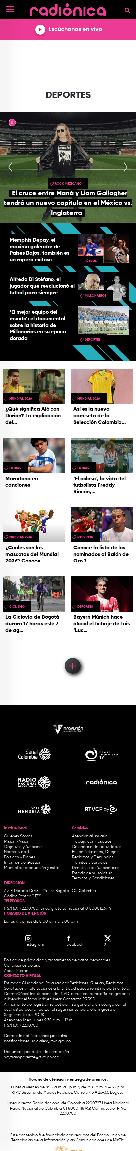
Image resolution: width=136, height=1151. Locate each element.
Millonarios (96, 295)
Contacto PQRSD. (79, 999)
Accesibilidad (17, 971)
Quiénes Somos (18, 836)
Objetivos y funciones (24, 847)
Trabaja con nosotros (92, 842)
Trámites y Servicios (89, 863)
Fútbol (91, 261)
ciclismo (17, 606)
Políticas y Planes (19, 857)
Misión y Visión (16, 842)
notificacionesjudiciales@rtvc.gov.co (37, 1041)
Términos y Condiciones (93, 878)
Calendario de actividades (96, 847)
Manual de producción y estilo (31, 868)
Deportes (93, 339)
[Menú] (10, 9)
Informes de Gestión (22, 863)
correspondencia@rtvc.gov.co (98, 994)
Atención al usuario (89, 836)
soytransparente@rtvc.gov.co (31, 1057)
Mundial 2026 (20, 398)
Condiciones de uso (22, 966)
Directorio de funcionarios (95, 868)
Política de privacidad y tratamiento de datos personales (57, 960)
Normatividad (16, 852)
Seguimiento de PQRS (24, 1015)
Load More (72, 656)
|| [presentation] (12, 123)
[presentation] (10, 167)
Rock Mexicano (68, 183)
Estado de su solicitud (92, 873)
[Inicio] (68, 8)
